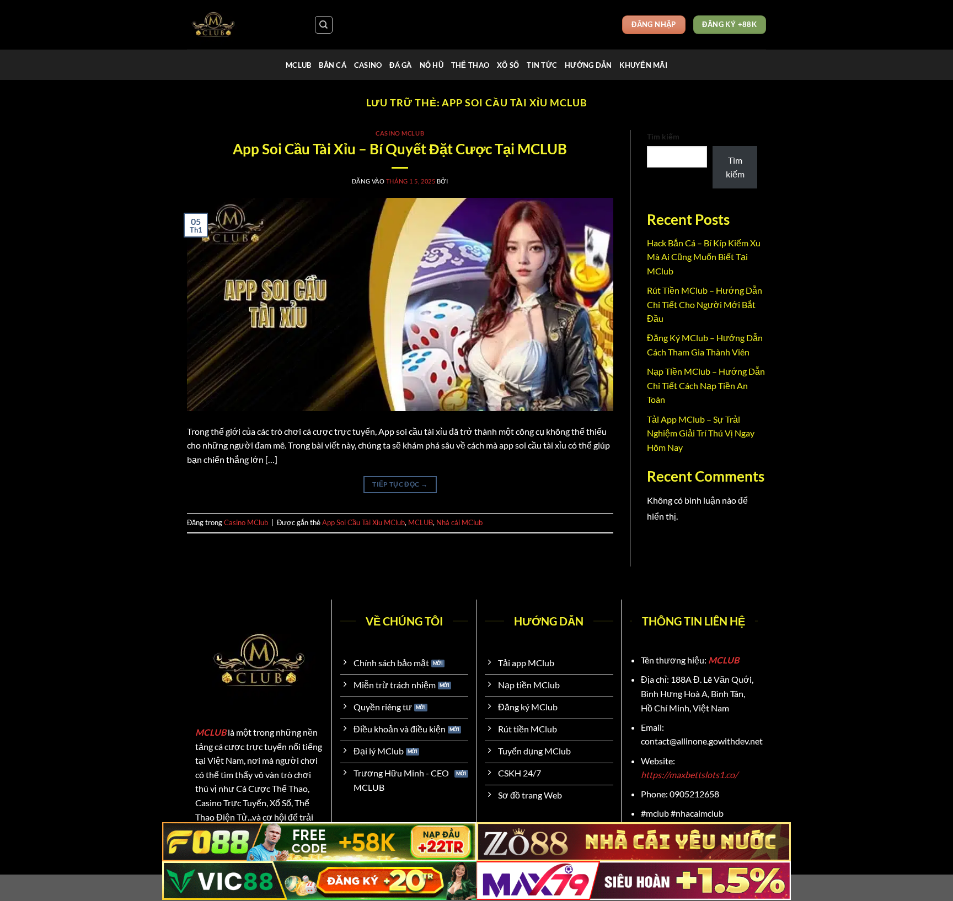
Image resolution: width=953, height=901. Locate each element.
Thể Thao (470, 65)
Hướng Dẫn (588, 65)
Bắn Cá (332, 65)
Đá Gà (400, 65)
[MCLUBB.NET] (242, 25)
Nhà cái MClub (459, 522)
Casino (368, 65)
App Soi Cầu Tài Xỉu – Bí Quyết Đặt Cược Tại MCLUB (400, 149)
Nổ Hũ (431, 65)
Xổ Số (508, 65)
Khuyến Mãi (643, 65)
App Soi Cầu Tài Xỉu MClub (363, 522)
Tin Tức (542, 65)
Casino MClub (400, 133)
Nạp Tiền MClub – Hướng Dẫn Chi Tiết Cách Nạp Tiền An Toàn (706, 385)
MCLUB (298, 65)
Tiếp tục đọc (399, 484)
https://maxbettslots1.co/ (689, 774)
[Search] (324, 25)
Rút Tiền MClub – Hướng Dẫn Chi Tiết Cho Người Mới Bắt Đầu (704, 304)
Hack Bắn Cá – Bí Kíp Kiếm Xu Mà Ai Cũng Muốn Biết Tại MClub (704, 257)
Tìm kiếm (663, 136)
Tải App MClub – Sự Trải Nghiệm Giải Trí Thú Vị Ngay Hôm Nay (700, 433)
